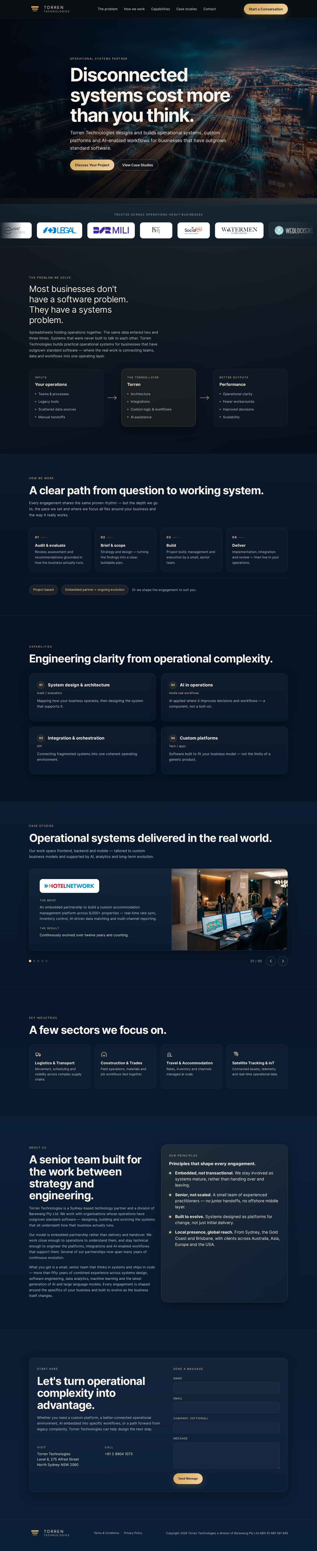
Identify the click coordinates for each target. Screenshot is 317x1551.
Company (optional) (190, 1418)
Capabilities (160, 9)
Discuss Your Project (92, 165)
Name (177, 1378)
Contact (209, 9)
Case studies (186, 9)
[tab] (30, 961)
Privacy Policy (133, 1533)
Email (177, 1398)
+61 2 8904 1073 (119, 1454)
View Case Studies (137, 165)
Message (180, 1438)
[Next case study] (283, 961)
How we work (134, 9)
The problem (108, 9)
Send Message (188, 1478)
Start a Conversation (266, 9)
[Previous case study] (271, 961)
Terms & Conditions (106, 1533)
